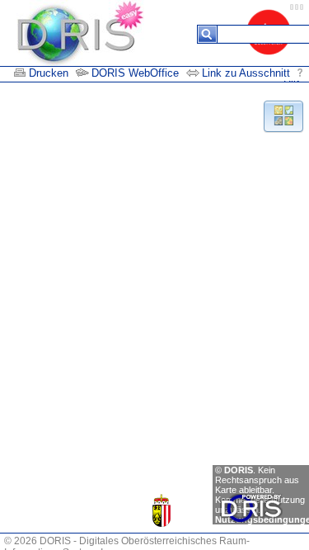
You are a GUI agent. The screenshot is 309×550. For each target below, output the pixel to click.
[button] (283, 115)
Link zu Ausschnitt (247, 73)
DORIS (238, 470)
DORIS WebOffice (135, 73)
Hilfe (294, 85)
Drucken (48, 73)
